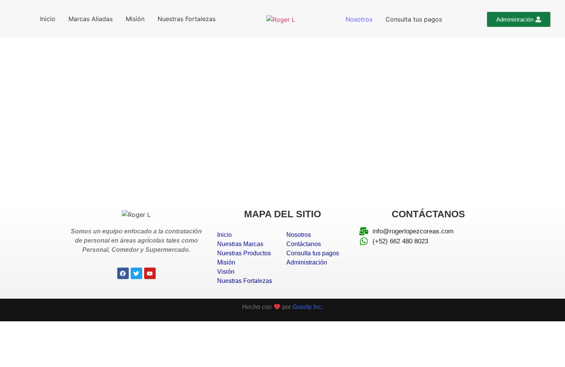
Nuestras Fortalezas (187, 19)
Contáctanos (303, 244)
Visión (225, 271)
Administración (306, 262)
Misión (135, 19)
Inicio (47, 19)
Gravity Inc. (307, 307)
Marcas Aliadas (90, 19)
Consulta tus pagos (414, 19)
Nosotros (359, 19)
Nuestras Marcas (240, 244)
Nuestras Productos (244, 253)
